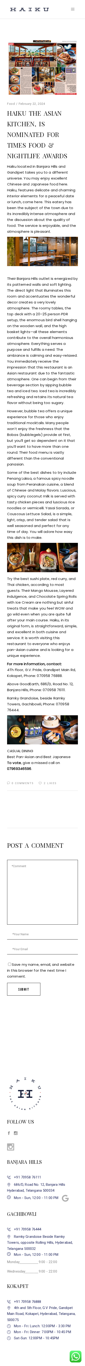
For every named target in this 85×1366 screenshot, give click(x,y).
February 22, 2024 (32, 103)
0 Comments (22, 783)
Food (11, 103)
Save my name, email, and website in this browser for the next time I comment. (40, 970)
